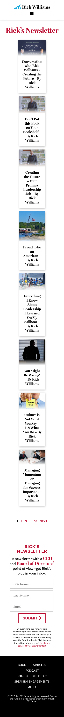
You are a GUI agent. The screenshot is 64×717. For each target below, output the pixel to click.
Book (22, 665)
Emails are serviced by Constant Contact (34, 644)
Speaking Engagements (32, 681)
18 (35, 521)
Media (32, 687)
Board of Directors (32, 676)
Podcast (32, 670)
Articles (39, 665)
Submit (30, 618)
